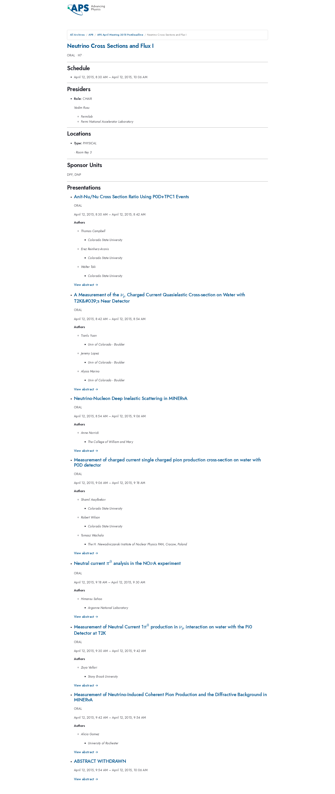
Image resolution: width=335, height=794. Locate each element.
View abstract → (86, 285)
